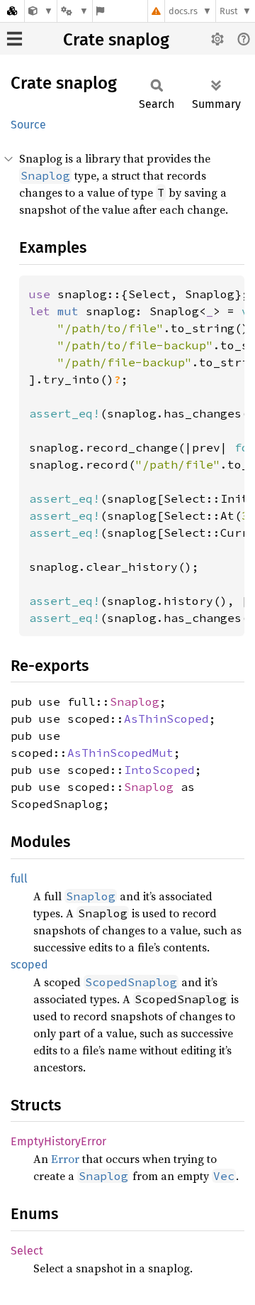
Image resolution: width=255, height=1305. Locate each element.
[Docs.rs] (12, 11)
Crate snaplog (116, 40)
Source (28, 124)
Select (27, 1250)
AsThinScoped (166, 718)
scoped (29, 964)
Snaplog (134, 701)
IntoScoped (159, 770)
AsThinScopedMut (120, 753)
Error (65, 1159)
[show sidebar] (14, 39)
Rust (229, 11)
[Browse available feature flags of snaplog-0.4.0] (100, 11)
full (19, 878)
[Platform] (74, 11)
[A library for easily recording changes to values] (41, 11)
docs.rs (183, 11)
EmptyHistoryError (58, 1141)
